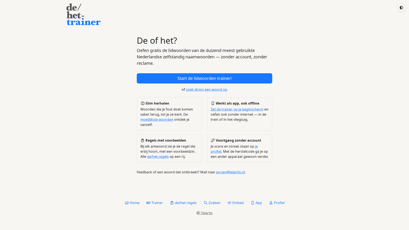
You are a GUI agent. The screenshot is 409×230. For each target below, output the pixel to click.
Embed (238, 202)
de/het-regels (158, 156)
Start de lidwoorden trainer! (204, 78)
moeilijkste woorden (156, 119)
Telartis (206, 213)
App (258, 202)
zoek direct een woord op (206, 89)
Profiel (279, 202)
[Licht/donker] (401, 7)
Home (134, 202)
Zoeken (214, 202)
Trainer (157, 202)
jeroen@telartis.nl (230, 172)
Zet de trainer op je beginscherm (237, 109)
